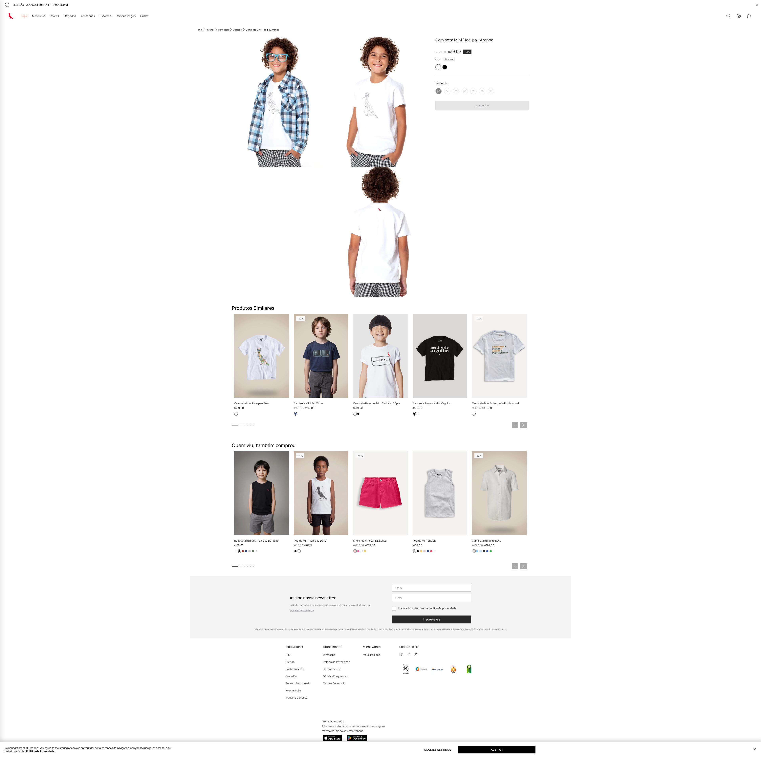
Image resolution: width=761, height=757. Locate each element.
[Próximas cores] (256, 551)
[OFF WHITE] (474, 551)
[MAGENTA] (355, 551)
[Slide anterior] (515, 425)
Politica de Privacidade (40, 751)
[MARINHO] (295, 414)
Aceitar (497, 749)
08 (464, 91)
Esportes (105, 16)
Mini (200, 29)
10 (473, 91)
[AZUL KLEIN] (358, 551)
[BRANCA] (355, 414)
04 (447, 91)
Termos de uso (332, 669)
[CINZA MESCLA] (249, 551)
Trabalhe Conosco (297, 697)
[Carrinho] (749, 16)
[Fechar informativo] (757, 5)
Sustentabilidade (296, 669)
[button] (281, 102)
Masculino (38, 16)
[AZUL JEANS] (480, 551)
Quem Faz (291, 676)
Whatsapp (329, 655)
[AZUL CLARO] (477, 551)
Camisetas (223, 29)
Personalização (126, 16)
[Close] (754, 749)
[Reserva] (10, 16)
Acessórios (88, 16)
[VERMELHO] (243, 551)
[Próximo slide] (523, 425)
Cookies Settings (437, 749)
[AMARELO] (365, 551)
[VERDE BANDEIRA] (490, 551)
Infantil (54, 16)
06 (456, 91)
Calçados (70, 16)
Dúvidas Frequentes (335, 676)
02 (438, 91)
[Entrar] (739, 16)
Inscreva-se (431, 619)
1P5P (288, 655)
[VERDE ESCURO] (253, 551)
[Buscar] (728, 16)
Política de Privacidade (302, 610)
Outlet (144, 16)
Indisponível (482, 105)
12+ (490, 91)
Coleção (237, 29)
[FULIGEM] (484, 551)
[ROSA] (424, 551)
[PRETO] (444, 67)
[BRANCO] (438, 67)
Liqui (24, 16)
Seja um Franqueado (298, 683)
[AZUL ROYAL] (487, 551)
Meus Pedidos (371, 655)
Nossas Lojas (293, 690)
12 (482, 91)
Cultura (290, 662)
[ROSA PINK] (431, 551)
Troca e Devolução (334, 683)
